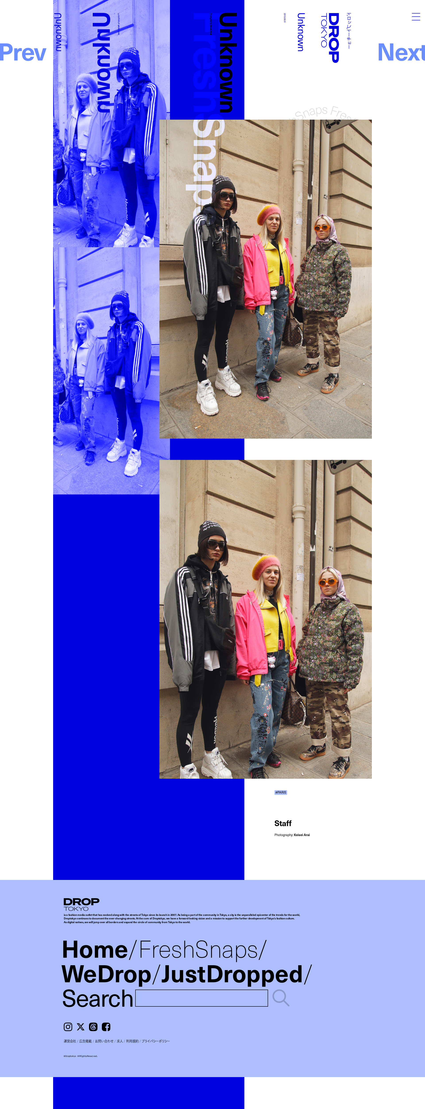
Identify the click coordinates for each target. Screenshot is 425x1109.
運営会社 (70, 1041)
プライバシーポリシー (156, 1041)
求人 (120, 1041)
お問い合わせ (104, 1041)
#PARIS (280, 792)
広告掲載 (85, 1041)
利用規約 (132, 1041)
